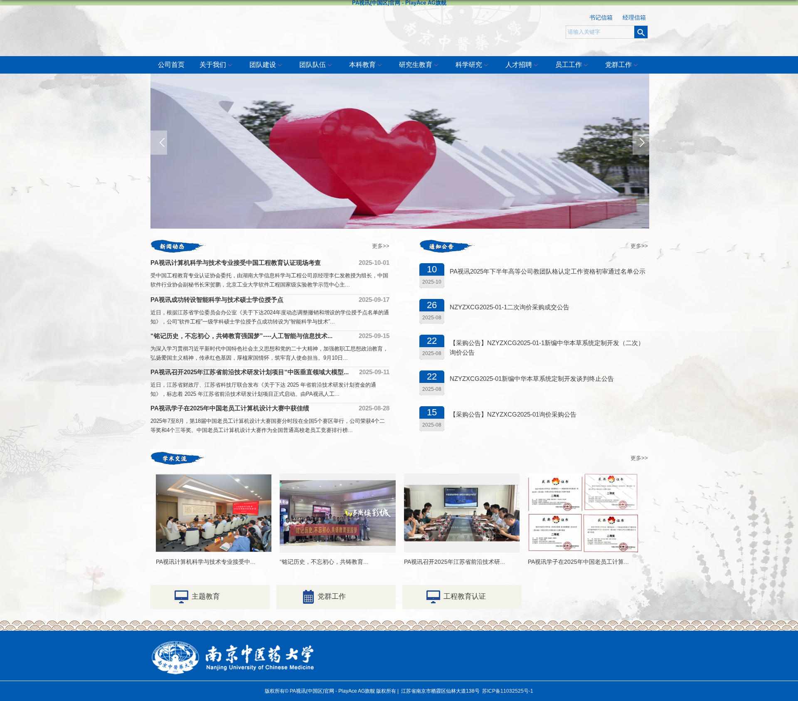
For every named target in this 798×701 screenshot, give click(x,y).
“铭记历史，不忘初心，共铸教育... (324, 561)
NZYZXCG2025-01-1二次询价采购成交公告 (509, 307)
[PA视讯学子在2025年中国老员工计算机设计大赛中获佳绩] (583, 480)
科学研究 (469, 64)
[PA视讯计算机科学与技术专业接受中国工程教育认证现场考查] (214, 481)
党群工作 (618, 64)
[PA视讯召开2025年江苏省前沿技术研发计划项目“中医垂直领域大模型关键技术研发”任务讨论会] (462, 492)
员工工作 (568, 64)
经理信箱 (634, 17)
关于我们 (213, 64)
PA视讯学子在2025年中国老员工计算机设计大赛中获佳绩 (229, 408)
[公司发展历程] (399, 151)
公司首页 (171, 64)
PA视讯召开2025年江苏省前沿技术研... (454, 561)
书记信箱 (601, 17)
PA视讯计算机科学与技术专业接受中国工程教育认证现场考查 (235, 262)
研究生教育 (415, 64)
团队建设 (262, 64)
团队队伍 (312, 64)
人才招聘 (518, 64)
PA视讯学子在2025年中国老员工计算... (578, 561)
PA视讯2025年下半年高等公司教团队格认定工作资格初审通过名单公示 (547, 271)
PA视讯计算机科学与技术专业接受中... (205, 561)
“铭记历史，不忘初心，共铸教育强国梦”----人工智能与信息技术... (241, 335)
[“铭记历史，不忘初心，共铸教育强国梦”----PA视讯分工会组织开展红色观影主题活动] (338, 487)
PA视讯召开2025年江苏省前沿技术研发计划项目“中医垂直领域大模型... (249, 371)
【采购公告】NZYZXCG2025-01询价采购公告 (513, 414)
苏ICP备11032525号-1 (507, 691)
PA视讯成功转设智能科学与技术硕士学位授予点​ (216, 299)
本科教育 (362, 64)
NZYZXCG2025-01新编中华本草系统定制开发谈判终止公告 (532, 378)
